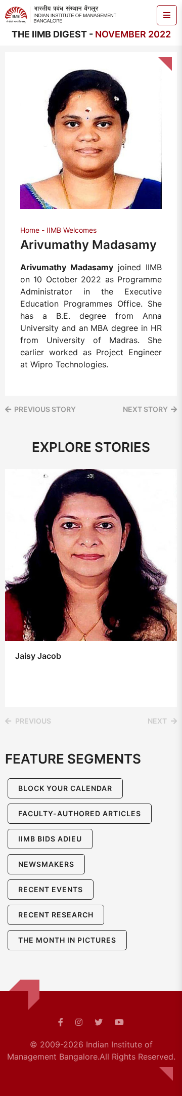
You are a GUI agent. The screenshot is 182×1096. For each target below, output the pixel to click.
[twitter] (99, 1022)
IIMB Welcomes (72, 230)
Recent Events (50, 889)
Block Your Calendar (65, 788)
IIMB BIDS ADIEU (50, 838)
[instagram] (78, 1022)
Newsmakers (46, 864)
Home (29, 230)
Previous (33, 720)
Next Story (145, 409)
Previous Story (45, 409)
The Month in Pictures (67, 940)
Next (157, 720)
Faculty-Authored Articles (79, 813)
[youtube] (119, 1022)
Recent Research (56, 914)
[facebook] (60, 1022)
